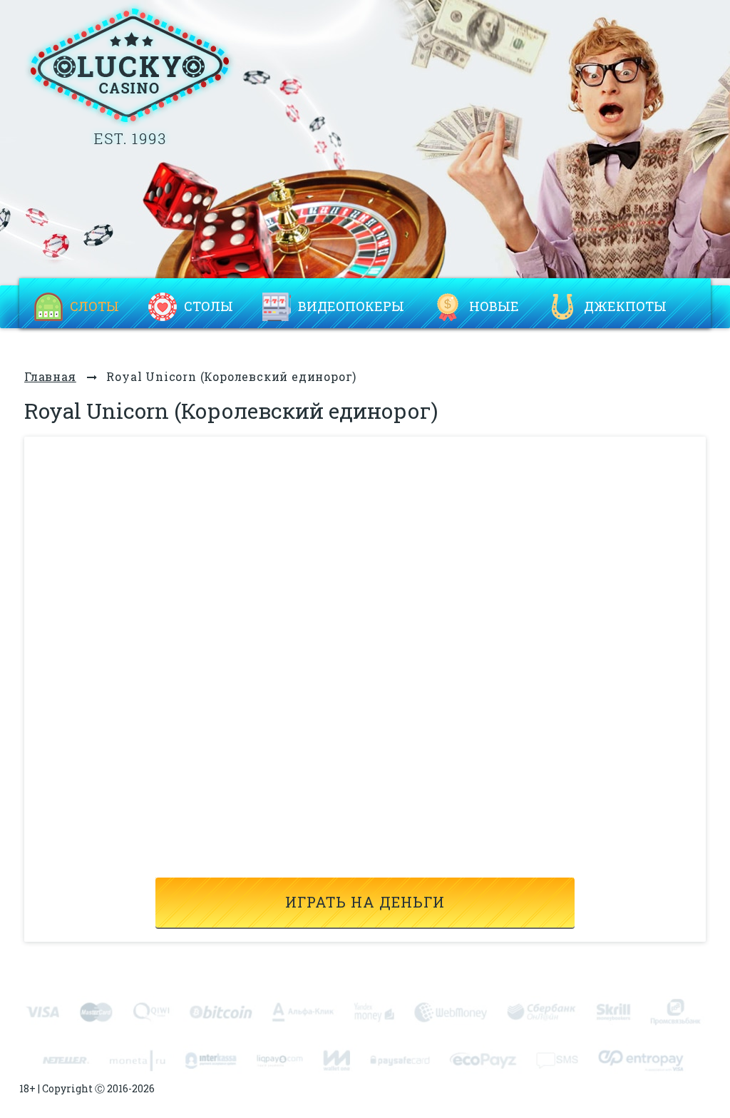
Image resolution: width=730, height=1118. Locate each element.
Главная (50, 376)
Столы (208, 306)
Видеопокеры (351, 306)
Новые (494, 306)
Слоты (94, 306)
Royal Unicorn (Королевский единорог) (231, 376)
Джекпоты (625, 306)
